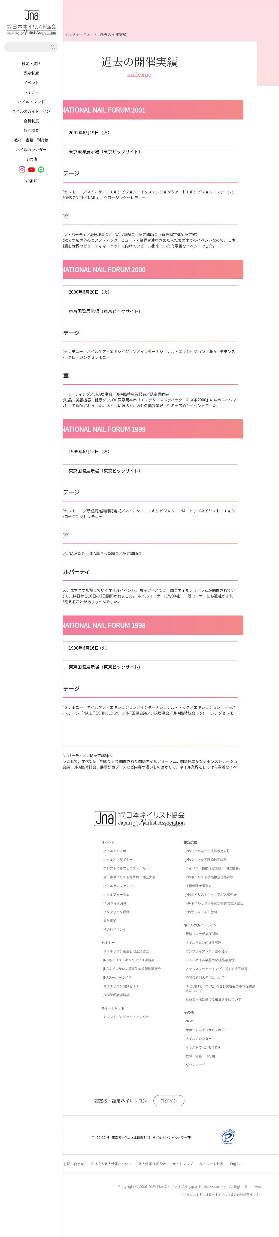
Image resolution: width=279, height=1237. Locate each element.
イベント (31, 82)
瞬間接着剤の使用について (205, 977)
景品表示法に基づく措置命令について (213, 999)
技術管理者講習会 (116, 995)
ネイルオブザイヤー (118, 859)
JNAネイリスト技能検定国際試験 (209, 877)
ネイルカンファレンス (119, 885)
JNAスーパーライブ (117, 977)
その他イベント (114, 929)
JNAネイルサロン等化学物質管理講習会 (132, 968)
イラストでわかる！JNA (203, 1047)
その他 (31, 159)
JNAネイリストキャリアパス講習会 (128, 960)
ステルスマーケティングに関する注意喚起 (217, 968)
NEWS (190, 1021)
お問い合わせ (73, 1163)
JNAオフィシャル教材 (201, 912)
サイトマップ (182, 1163)
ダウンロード (195, 1064)
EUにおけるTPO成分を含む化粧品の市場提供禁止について (220, 988)
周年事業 (109, 920)
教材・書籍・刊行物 (31, 139)
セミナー (31, 92)
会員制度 (31, 120)
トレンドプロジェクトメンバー (126, 1016)
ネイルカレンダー (31, 149)
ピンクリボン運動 (116, 912)
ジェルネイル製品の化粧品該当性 (210, 960)
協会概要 (31, 130)
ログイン (169, 1100)
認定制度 (31, 73)
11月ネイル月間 (115, 903)
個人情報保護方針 (152, 1163)
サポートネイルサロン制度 (205, 1029)
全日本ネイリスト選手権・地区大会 (129, 877)
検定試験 (190, 842)
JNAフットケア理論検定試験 (206, 859)
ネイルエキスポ (114, 850)
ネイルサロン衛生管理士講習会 (126, 951)
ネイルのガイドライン (31, 111)
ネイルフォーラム (116, 894)
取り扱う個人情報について (111, 1163)
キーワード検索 (212, 1163)
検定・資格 (31, 63)
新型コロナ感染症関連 (202, 933)
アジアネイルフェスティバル (124, 868)
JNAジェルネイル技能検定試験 (208, 850)
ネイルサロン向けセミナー (122, 986)
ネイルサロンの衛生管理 (204, 942)
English (31, 180)
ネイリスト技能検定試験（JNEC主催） (214, 868)
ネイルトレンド (31, 101)
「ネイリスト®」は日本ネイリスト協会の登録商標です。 (221, 1194)
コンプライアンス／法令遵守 (207, 951)
